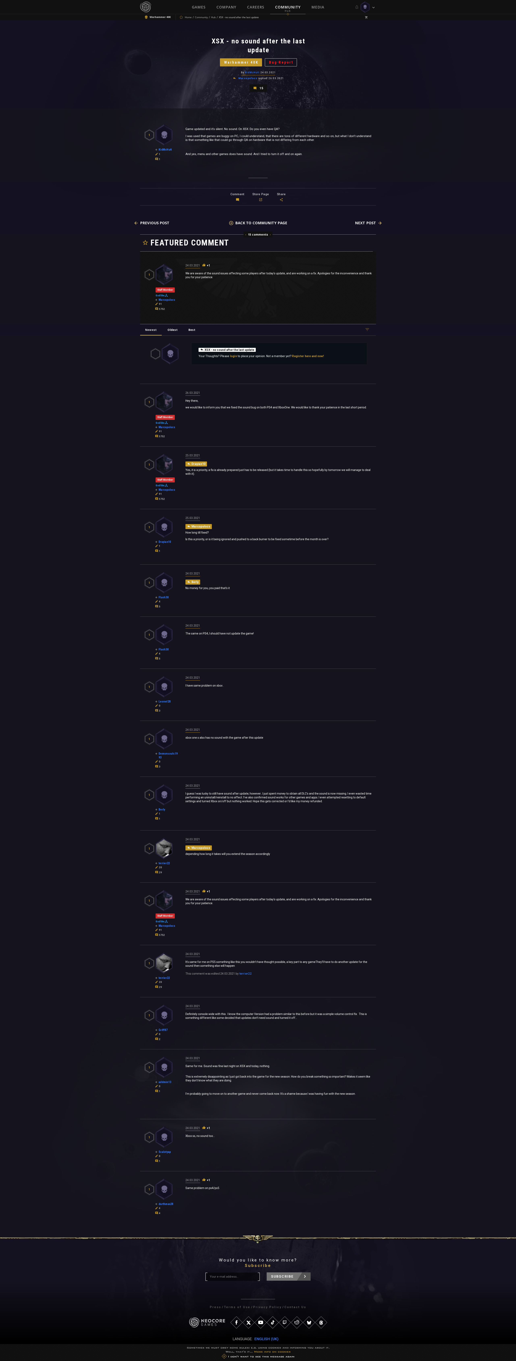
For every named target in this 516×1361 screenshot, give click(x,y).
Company (226, 7)
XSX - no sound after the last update (229, 349)
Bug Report (281, 62)
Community (288, 7)
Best (191, 330)
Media (317, 7)
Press (215, 1307)
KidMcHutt (252, 72)
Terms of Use (237, 1307)
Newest (151, 330)
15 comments (258, 234)
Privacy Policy (267, 1307)
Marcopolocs (247, 78)
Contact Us (295, 1307)
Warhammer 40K (241, 62)
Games (199, 7)
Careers (255, 7)
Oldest (172, 330)
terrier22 (245, 973)
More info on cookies (272, 1351)
